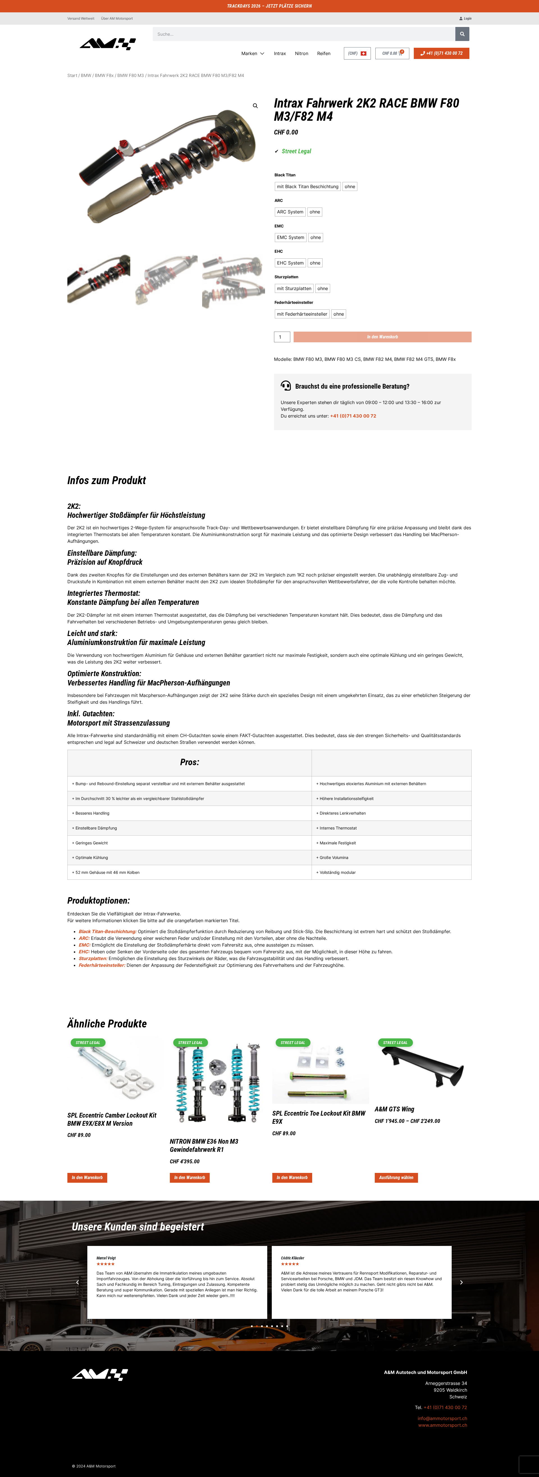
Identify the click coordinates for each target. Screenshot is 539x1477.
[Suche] (462, 34)
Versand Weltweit (80, 18)
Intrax (280, 53)
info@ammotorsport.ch (442, 1418)
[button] (255, 106)
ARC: (84, 938)
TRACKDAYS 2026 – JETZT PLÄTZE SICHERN (269, 6)
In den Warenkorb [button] (87, 1177)
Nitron (301, 53)
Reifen (323, 53)
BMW (86, 75)
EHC (279, 251)
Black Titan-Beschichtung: (107, 931)
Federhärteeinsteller (294, 302)
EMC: (84, 945)
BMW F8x (104, 75)
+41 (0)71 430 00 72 (353, 416)
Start (72, 75)
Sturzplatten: (93, 958)
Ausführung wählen (396, 1177)
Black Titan (285, 175)
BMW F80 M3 (130, 75)
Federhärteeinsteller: (102, 965)
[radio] (308, 186)
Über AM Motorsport (117, 18)
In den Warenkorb (382, 336)
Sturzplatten (286, 277)
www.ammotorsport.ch (442, 1425)
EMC (279, 226)
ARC (279, 200)
